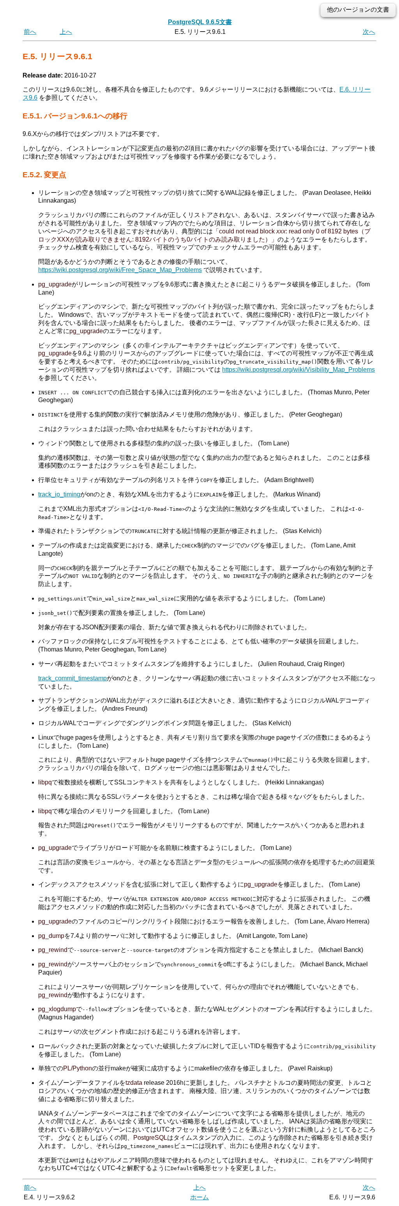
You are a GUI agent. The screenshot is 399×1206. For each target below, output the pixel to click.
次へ (369, 31)
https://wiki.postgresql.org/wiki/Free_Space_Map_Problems (120, 270)
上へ (66, 31)
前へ (30, 31)
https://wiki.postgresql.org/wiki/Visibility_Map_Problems (298, 369)
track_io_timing (59, 494)
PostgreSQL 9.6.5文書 (200, 22)
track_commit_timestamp (72, 678)
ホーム (199, 1197)
